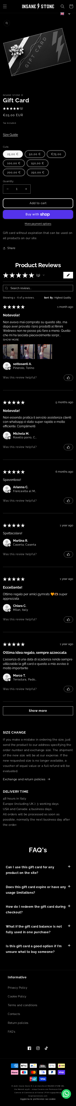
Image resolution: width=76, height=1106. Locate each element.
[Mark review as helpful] (68, 378)
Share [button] (11, 248)
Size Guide (10, 135)
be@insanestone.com (38, 1096)
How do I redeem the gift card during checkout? (36, 909)
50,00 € (35, 154)
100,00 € (13, 163)
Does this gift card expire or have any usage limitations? (36, 889)
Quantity (8, 181)
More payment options (38, 223)
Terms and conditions (22, 1005)
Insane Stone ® (25, 1086)
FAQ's (11, 1031)
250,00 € (37, 172)
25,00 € (13, 154)
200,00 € (14, 172)
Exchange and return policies (24, 779)
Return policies (18, 1022)
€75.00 (56, 154)
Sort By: (49, 297)
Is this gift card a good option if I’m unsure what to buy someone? (34, 949)
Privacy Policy (17, 987)
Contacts (14, 1014)
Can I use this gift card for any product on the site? (30, 870)
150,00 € (37, 163)
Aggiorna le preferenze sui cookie (38, 1099)
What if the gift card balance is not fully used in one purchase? (34, 929)
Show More (11, 339)
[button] (5, 6)
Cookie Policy (17, 996)
